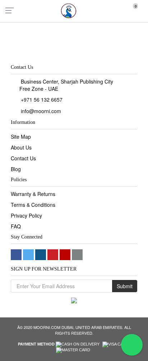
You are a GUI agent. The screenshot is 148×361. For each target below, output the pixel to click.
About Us (21, 147)
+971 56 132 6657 (42, 99)
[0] (130, 10)
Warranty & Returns (33, 193)
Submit (125, 286)
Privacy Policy (26, 215)
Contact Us (23, 158)
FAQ (16, 226)
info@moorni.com (41, 111)
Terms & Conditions (33, 204)
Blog (16, 169)
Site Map (21, 136)
